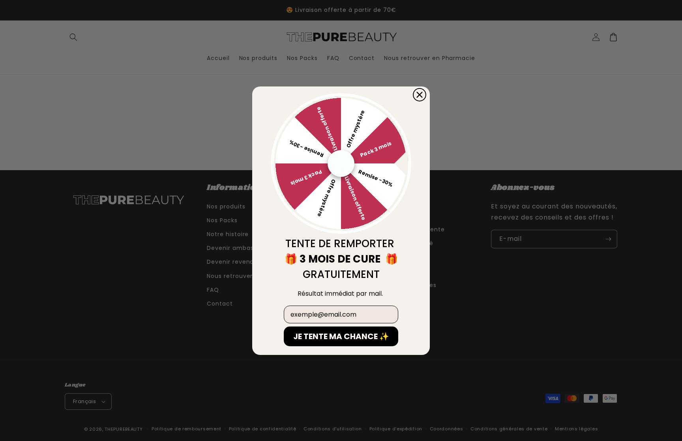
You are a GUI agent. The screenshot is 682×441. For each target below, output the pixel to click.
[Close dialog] (419, 94)
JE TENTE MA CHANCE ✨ (341, 336)
